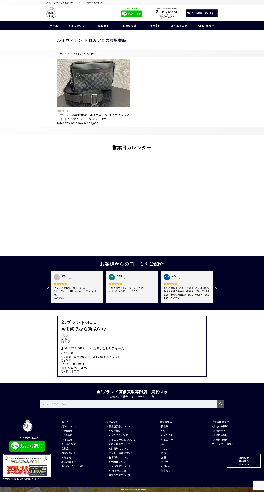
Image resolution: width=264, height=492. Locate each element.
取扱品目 (103, 25)
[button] (215, 289)
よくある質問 (179, 25)
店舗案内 (155, 25)
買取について (76, 25)
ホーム (54, 25)
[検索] (220, 404)
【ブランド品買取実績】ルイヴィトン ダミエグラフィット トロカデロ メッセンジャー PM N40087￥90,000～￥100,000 (93, 119)
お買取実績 (129, 25)
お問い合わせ (206, 25)
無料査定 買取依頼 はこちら (244, 461)
